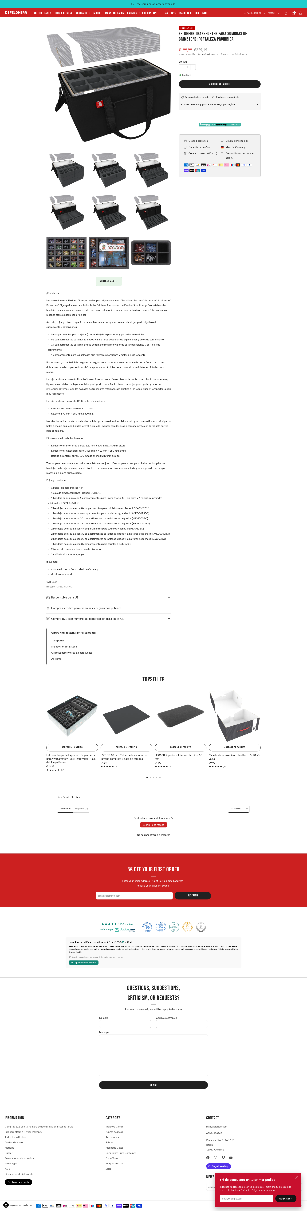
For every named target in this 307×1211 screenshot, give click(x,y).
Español (272, 13)
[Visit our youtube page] (231, 1157)
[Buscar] (285, 13)
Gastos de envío (14, 1142)
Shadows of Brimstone (64, 646)
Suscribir (285, 1198)
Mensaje (104, 1032)
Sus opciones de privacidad (20, 1158)
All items (56, 658)
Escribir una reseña (153, 824)
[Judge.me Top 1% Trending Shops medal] (187, 927)
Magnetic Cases (114, 13)
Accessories (83, 13)
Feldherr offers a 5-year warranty (23, 1131)
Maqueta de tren (189, 13)
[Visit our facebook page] (208, 1157)
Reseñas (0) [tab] (65, 808)
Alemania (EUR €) (252, 13)
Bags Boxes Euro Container (143, 13)
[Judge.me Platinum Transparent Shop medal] (174, 927)
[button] (6, 1205)
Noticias (9, 1147)
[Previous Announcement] (119, 4)
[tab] (147, 777)
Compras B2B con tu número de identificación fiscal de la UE (39, 1126)
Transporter (57, 640)
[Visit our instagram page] (215, 1157)
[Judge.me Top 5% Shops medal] (201, 927)
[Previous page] (46, 716)
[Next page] (260, 716)
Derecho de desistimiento (19, 1173)
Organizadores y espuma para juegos (71, 652)
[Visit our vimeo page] (223, 1157)
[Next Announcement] (188, 4)
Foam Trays (169, 13)
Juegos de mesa (63, 13)
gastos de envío (209, 54)
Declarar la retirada (18, 1182)
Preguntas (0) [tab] (81, 808)
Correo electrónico (166, 1017)
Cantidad (183, 62)
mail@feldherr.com (216, 1126)
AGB (7, 1168)
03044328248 (214, 1133)
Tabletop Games (42, 13)
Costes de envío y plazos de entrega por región (208, 104)
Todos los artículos (15, 1137)
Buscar (8, 1152)
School (98, 13)
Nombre (103, 1017)
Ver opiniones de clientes (83, 962)
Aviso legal (11, 1163)
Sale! (205, 13)
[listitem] (153, 4)
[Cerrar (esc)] (297, 1177)
